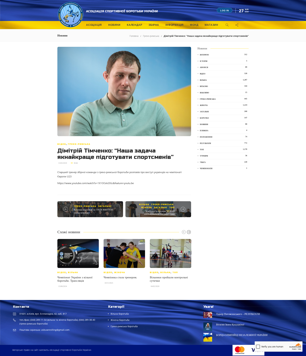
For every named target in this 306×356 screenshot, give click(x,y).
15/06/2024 (62, 286)
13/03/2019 (62, 163)
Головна (134, 35)
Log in (224, 10)
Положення (223, 137)
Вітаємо (223, 86)
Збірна (154, 25)
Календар (134, 25)
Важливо (223, 92)
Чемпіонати (223, 168)
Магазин (211, 25)
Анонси (223, 67)
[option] (78, 265)
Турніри (223, 156)
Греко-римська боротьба (124, 326)
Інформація (174, 25)
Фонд (194, 25)
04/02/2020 (155, 286)
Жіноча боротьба (120, 319)
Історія (223, 61)
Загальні (105, 206)
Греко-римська (151, 35)
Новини (114, 25)
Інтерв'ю (223, 54)
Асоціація (94, 25)
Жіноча (146, 207)
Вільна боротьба (120, 313)
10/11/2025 (109, 283)
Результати (223, 143)
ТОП (172, 207)
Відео (61, 144)
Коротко (223, 118)
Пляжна (223, 130)
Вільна (144, 204)
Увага (223, 162)
